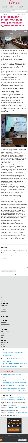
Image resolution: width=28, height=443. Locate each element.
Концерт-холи (4, 326)
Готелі (2, 335)
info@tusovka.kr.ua (16, 435)
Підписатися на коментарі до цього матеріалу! (12, 252)
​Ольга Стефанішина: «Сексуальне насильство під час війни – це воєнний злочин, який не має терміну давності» (15, 360)
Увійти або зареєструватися (9, 274)
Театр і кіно (3, 322)
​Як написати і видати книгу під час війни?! (13, 366)
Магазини (3, 344)
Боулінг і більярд (4, 312)
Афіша (7, 7)
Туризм (2, 333)
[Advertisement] (14, 286)
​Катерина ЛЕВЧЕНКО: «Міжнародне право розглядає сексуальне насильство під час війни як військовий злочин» (15, 353)
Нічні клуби (3, 311)
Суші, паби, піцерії (4, 303)
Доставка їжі (4, 305)
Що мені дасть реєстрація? (22, 274)
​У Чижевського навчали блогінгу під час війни (14, 357)
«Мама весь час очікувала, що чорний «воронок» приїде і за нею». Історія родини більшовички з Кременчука (13, 399)
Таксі (2, 337)
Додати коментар (8, 271)
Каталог (24, 7)
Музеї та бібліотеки (5, 324)
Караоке (2, 314)
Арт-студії (3, 346)
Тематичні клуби (4, 316)
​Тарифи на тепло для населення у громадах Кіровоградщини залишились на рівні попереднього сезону (14, 376)
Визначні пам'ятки (5, 331)
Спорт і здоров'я (4, 342)
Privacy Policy (4, 437)
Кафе (2, 299)
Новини (15, 7)
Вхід (9, 11)
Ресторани (3, 301)
